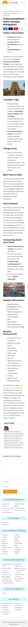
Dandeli (17, 541)
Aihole (16, 554)
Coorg (4, 537)
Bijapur (4, 545)
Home (4, 11)
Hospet (17, 547)
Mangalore (18, 11)
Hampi (4, 539)
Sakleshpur (18, 549)
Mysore (4, 541)
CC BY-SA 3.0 (18, 94)
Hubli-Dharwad (6, 547)
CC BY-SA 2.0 (19, 295)
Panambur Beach (7, 512)
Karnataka (10, 11)
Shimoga (17, 537)
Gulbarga (5, 551)
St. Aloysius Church (20, 510)
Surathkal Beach (19, 504)
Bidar (16, 545)
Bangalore (5, 535)
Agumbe (17, 551)
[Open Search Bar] (20, 2)
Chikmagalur (18, 543)
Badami (4, 549)
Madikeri (17, 535)
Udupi (16, 539)
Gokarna (4, 554)
